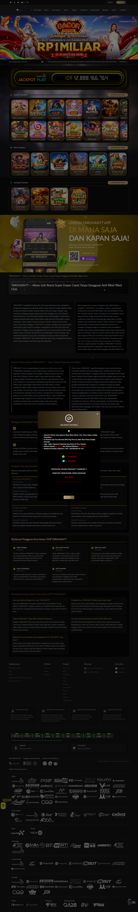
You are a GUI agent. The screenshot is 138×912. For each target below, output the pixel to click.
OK (69, 497)
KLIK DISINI (69, 477)
